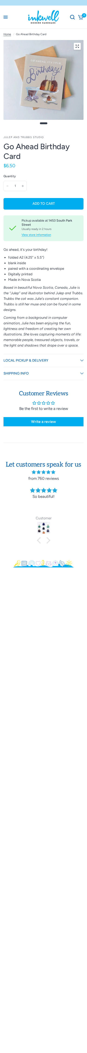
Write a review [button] (43, 421)
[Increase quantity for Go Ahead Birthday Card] (22, 186)
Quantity (9, 176)
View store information (36, 234)
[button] (40, 540)
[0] (80, 17)
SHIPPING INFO (16, 373)
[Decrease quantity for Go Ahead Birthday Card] (7, 186)
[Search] (72, 17)
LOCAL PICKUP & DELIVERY (25, 360)
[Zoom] (77, 46)
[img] (43, 472)
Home (7, 34)
